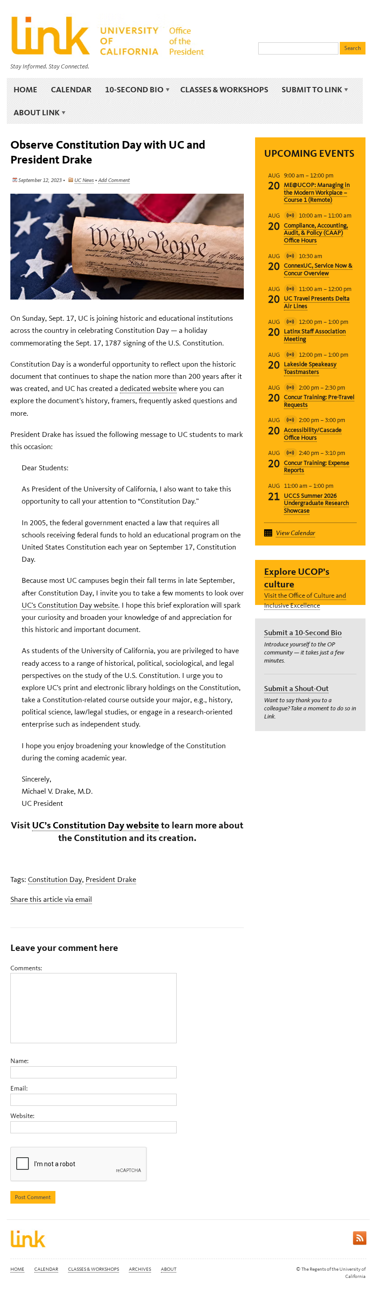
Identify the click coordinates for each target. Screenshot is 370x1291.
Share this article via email (51, 899)
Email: (18, 1088)
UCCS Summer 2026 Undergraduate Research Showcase (316, 503)
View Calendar (295, 533)
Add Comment (114, 180)
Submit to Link (308, 89)
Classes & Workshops (224, 89)
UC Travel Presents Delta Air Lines (317, 302)
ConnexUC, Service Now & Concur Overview (318, 269)
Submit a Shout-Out (296, 688)
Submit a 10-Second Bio (303, 632)
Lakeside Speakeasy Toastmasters (310, 368)
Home (25, 89)
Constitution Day (55, 879)
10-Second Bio (131, 89)
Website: (22, 1116)
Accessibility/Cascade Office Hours (313, 433)
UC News (84, 180)
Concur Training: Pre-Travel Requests (319, 401)
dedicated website (148, 388)
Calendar (71, 89)
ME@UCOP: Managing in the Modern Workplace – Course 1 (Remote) (317, 192)
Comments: (26, 968)
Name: (19, 1061)
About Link (33, 112)
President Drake (111, 879)
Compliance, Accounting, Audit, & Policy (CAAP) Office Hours (316, 233)
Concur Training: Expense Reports (316, 466)
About (168, 1269)
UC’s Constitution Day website (70, 604)
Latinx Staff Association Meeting (315, 335)
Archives (140, 1269)
